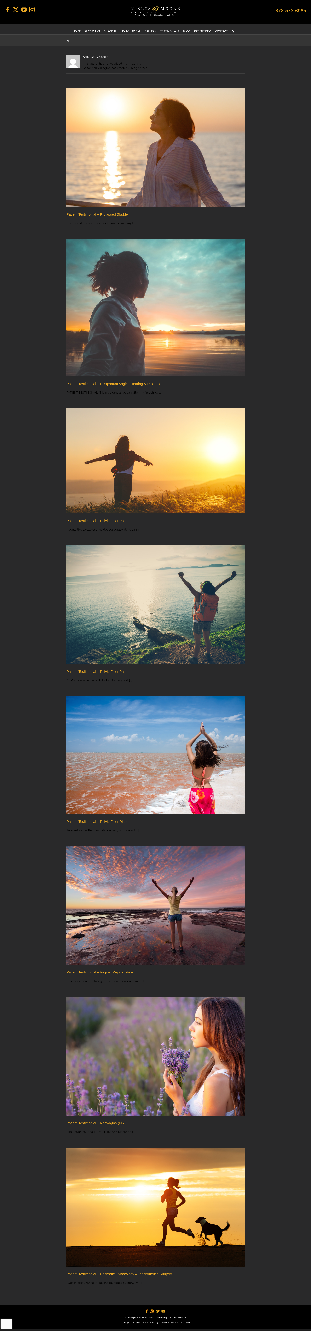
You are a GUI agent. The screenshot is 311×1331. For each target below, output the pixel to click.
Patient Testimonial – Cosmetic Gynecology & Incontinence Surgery (119, 1274)
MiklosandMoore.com (180, 1322)
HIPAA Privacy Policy (176, 1318)
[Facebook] (7, 9)
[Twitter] (15, 9)
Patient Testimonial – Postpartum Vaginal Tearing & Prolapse (113, 384)
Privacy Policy (140, 1318)
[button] (233, 31)
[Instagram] (32, 9)
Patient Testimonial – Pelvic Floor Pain (96, 521)
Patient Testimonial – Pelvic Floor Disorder (99, 822)
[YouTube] (24, 9)
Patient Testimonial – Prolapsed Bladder (97, 214)
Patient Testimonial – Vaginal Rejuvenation (99, 972)
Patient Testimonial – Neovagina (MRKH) (98, 1123)
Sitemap (129, 1318)
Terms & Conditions (157, 1318)
